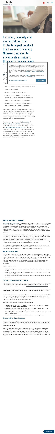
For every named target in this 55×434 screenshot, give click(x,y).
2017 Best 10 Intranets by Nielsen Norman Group (37, 286)
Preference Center (16, 426)
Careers (5, 426)
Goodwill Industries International (10, 223)
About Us (5, 423)
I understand (41, 80)
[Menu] (52, 3)
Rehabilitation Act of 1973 (12, 124)
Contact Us (6, 430)
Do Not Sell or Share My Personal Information (35, 71)
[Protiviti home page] (10, 406)
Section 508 (25, 122)
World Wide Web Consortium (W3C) (15, 127)
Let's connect (48, 431)
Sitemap (13, 430)
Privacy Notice (32, 76)
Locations (14, 423)
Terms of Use (28, 75)
